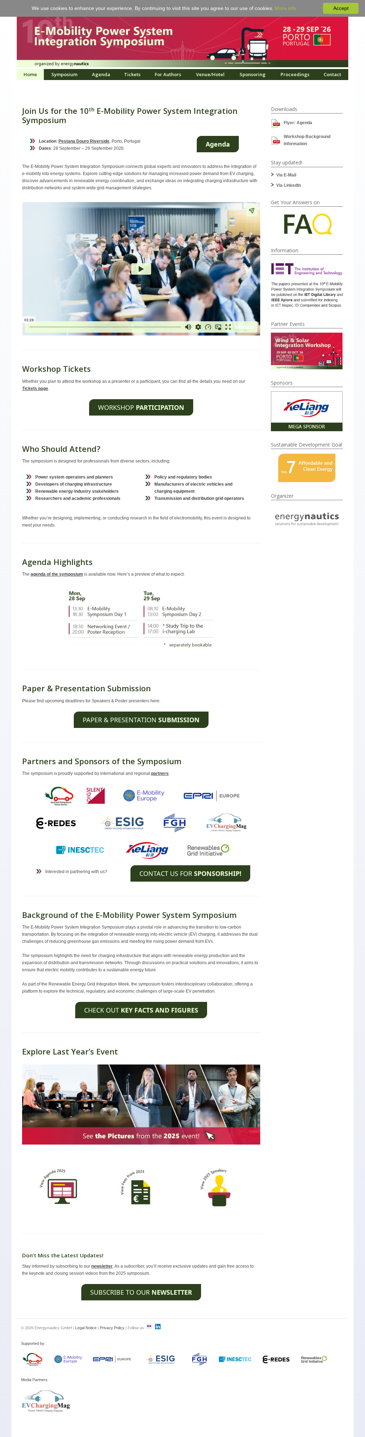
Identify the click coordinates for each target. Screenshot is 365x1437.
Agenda (101, 74)
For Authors (168, 74)
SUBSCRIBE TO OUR (141, 1292)
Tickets (132, 74)
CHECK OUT (141, 1010)
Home (30, 74)
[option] (307, 351)
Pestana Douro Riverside (83, 141)
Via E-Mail (286, 175)
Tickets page (35, 388)
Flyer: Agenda (298, 122)
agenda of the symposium (57, 574)
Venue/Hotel (210, 74)
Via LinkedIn (288, 185)
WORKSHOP (141, 407)
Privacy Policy (112, 1328)
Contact (332, 74)
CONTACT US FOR (190, 873)
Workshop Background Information (307, 140)
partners (160, 773)
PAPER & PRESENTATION (141, 719)
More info (285, 8)
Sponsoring (253, 74)
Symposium (64, 74)
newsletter (102, 1266)
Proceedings (295, 74)
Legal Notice (86, 1328)
